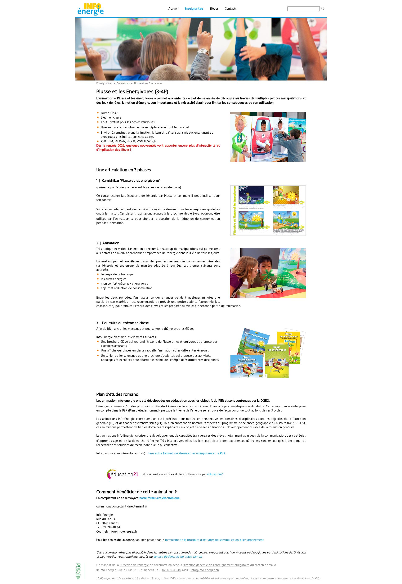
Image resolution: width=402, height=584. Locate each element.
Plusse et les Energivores (148, 84)
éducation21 (215, 474)
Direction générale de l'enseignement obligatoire (216, 565)
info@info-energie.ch (205, 570)
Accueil (173, 8)
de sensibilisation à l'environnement (239, 540)
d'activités (207, 540)
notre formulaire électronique (159, 498)
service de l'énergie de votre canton (177, 557)
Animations (123, 84)
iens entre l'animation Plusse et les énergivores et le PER (187, 453)
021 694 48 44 (171, 570)
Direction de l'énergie (134, 565)
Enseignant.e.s (194, 8)
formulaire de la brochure (182, 540)
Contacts (231, 8)
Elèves (214, 8)
